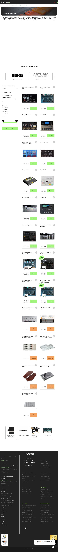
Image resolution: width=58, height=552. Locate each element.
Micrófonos (43, 474)
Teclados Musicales (45, 460)
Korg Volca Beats (26, 114)
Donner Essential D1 (27, 197)
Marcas (2, 507)
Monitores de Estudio (45, 465)
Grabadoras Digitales (27, 487)
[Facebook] (23, 528)
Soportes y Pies (26, 493)
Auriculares (25, 481)
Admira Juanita (44, 512)
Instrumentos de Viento (28, 480)
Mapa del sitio (4, 525)
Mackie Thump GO (45, 505)
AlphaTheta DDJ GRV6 (28, 512)
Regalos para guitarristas (46, 491)
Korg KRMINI (25, 169)
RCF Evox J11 (43, 515)
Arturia (5, 107)
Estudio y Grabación (27, 473)
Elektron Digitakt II (27, 225)
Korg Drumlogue (44, 142)
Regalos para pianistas (46, 492)
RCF (2, 514)
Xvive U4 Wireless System (29, 505)
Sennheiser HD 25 (27, 514)
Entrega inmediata (8, 95)
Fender (2, 518)
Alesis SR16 (43, 197)
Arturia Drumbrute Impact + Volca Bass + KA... (28, 254)
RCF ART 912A (26, 508)
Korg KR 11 (43, 169)
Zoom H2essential (27, 510)
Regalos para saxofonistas (47, 498)
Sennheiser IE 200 (44, 510)
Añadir (33, 108)
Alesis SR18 (43, 114)
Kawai (2, 516)
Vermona (5, 111)
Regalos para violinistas (46, 496)
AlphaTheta (4, 510)
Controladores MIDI (45, 476)
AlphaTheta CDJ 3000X (46, 517)
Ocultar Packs (7, 97)
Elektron (5, 109)
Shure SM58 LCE (26, 519)
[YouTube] (29, 528)
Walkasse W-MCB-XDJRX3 (47, 514)
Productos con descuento (9, 99)
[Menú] (7, 534)
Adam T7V (42, 508)
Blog (2, 488)
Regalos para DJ (44, 489)
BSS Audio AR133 (27, 521)
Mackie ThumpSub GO (45, 507)
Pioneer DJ (3, 509)
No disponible (33, 329)
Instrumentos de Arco (45, 473)
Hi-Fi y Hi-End (26, 489)
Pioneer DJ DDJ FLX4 (28, 507)
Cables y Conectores (27, 491)
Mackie (2, 521)
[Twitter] (26, 528)
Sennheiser (3, 519)
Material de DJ (44, 461)
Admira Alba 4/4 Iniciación (29, 517)
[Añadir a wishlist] (36, 87)
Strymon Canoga (44, 519)
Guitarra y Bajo (44, 463)
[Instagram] (32, 528)
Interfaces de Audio (45, 467)
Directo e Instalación (45, 480)
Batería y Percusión (45, 478)
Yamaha (2, 512)
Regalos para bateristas (46, 494)
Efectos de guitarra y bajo (29, 474)
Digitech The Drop (27, 515)
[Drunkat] (6, 2)
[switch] (4, 544)
